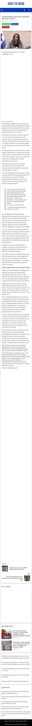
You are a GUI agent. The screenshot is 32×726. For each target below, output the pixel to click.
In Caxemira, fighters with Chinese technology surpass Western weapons (14, 702)
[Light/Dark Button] (25, 10)
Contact (17, 721)
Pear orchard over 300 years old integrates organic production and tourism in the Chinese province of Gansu (16, 713)
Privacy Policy (23, 721)
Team (13, 721)
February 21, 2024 (12, 209)
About (9, 721)
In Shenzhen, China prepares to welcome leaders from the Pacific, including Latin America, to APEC (21, 644)
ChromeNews (17, 724)
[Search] (29, 10)
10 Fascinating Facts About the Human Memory (14, 681)
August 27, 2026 (17, 637)
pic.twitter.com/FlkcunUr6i (15, 205)
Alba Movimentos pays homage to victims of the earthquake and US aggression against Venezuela (22, 633)
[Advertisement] (16, 71)
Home (6, 721)
